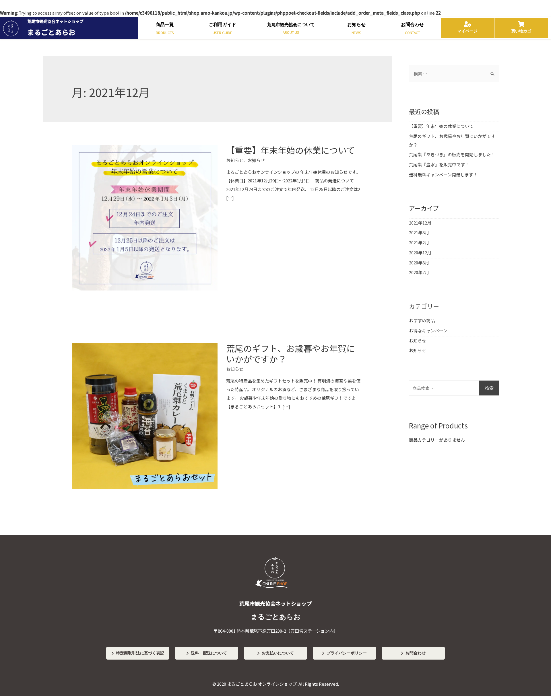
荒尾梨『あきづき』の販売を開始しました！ (452, 154)
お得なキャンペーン (428, 330)
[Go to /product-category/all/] (164, 29)
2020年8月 (419, 263)
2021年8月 (419, 232)
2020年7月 (419, 272)
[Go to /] (69, 28)
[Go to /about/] (290, 29)
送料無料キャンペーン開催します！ (443, 174)
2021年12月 (420, 223)
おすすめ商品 (422, 320)
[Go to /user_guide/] (222, 29)
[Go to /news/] (356, 29)
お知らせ (234, 160)
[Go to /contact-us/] (412, 29)
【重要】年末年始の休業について (290, 150)
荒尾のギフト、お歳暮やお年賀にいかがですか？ (290, 353)
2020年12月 (420, 252)
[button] (137, 653)
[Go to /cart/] (521, 28)
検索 (489, 388)
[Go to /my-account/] (467, 28)
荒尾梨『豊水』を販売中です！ (439, 164)
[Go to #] (275, 595)
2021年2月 (419, 242)
